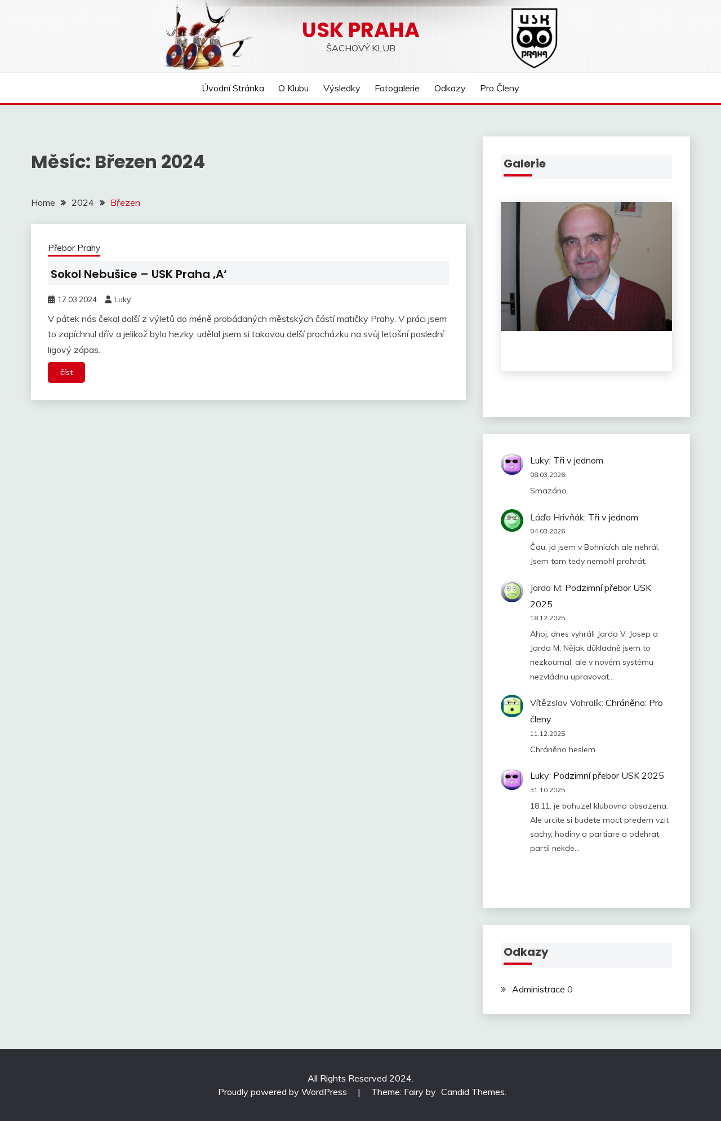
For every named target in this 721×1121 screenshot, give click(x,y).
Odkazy (450, 88)
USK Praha (361, 30)
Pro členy (499, 88)
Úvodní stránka (233, 88)
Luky (122, 299)
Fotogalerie (397, 88)
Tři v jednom (578, 460)
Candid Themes (473, 1091)
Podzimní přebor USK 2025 (608, 775)
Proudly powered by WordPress (283, 1091)
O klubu (293, 88)
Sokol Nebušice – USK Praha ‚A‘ (139, 274)
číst (66, 372)
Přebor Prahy (74, 247)
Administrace (538, 989)
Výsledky (341, 88)
